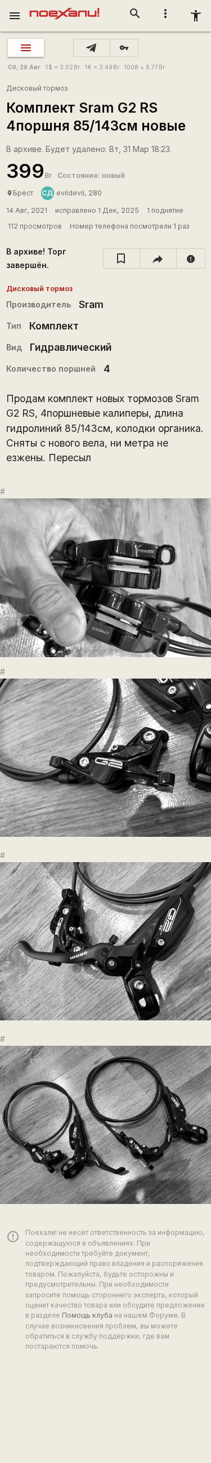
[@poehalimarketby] (91, 48)
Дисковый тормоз (37, 88)
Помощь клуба (87, 1315)
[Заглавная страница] (64, 8)
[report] (191, 258)
